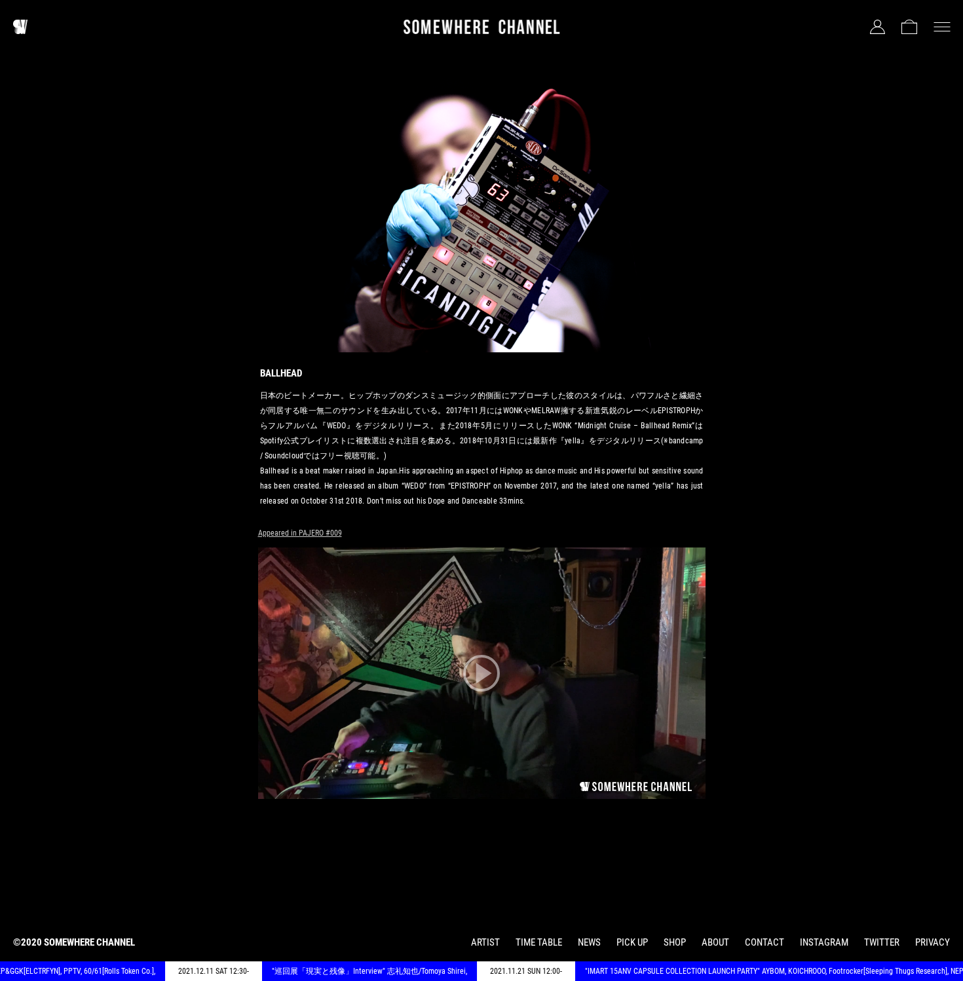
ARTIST (485, 942)
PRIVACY (932, 942)
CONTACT (764, 942)
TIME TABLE (539, 942)
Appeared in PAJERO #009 (300, 533)
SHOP (675, 942)
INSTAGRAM (824, 942)
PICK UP (632, 942)
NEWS (589, 942)
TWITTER (881, 942)
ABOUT (715, 942)
